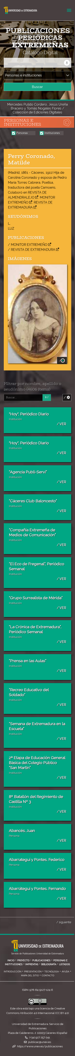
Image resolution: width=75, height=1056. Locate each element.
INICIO (11, 960)
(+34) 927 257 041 (39, 1037)
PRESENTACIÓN (32, 971)
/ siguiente (63, 922)
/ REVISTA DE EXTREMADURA (31, 250)
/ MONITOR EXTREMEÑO (27, 245)
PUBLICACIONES (41, 960)
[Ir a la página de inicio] (34, 52)
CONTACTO (48, 975)
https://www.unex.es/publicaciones (40, 1046)
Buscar (37, 87)
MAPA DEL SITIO (30, 975)
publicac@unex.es (39, 1042)
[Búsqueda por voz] (67, 63)
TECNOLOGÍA (51, 971)
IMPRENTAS (31, 964)
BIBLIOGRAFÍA (48, 964)
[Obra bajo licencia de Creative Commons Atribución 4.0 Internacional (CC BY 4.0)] (37, 1003)
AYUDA (65, 971)
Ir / (46, 397)
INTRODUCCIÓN (12, 971)
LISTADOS (64, 964)
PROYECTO (23, 960)
